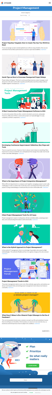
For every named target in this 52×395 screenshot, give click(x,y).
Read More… (38, 392)
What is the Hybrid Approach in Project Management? (22, 247)
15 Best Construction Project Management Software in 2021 (23, 111)
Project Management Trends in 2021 (15, 281)
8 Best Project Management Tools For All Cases (19, 215)
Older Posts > (46, 331)
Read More (43, 49)
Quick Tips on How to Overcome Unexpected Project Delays (24, 77)
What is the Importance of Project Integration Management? (24, 181)
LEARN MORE (33, 365)
